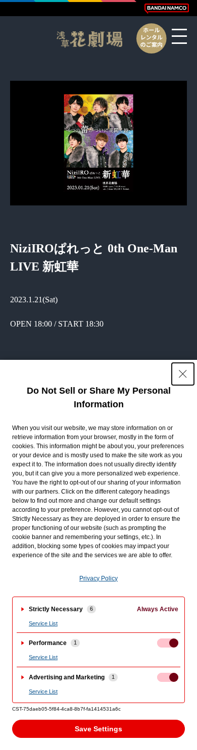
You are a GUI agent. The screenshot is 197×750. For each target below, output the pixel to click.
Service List (43, 623)
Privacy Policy (98, 578)
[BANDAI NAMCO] (166, 9)
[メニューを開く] (179, 36)
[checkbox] (167, 643)
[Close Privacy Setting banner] (183, 374)
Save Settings (98, 729)
